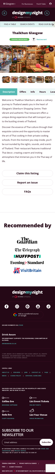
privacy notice (20, 451)
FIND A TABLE (10, 24)
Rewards (16, 372)
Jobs (26, 372)
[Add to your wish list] (51, 49)
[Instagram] (17, 306)
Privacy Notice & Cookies (28, 463)
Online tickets (35, 405)
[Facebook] (7, 306)
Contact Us (36, 372)
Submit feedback (15, 467)
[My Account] (51, 3)
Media (4, 376)
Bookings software (9, 405)
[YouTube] (38, 306)
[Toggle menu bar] (4, 13)
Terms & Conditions (9, 463)
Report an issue (27, 182)
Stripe (20, 325)
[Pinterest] (27, 306)
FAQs (27, 191)
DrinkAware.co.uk (9, 343)
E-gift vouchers (8, 418)
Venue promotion (36, 418)
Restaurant (42, 39)
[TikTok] (48, 306)
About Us (5, 372)
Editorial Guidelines (33, 376)
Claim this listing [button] (27, 173)
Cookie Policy (15, 376)
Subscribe (46, 442)
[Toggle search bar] (46, 13)
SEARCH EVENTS (27, 24)
